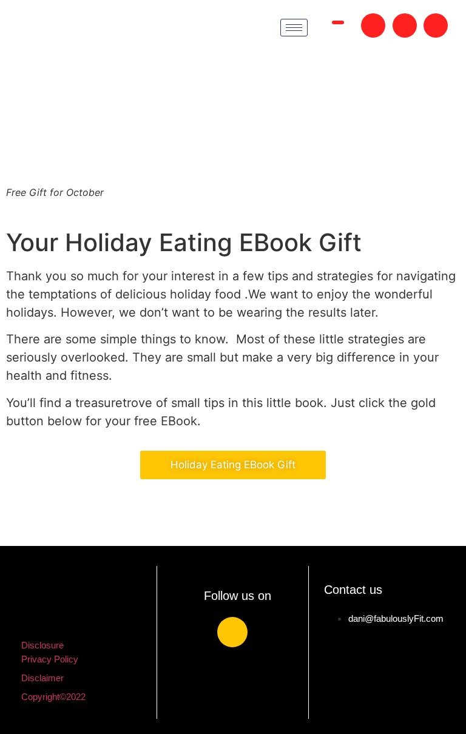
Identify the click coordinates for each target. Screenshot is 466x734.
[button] (338, 22)
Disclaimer (42, 678)
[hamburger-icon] (294, 27)
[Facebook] (232, 632)
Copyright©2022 (53, 697)
